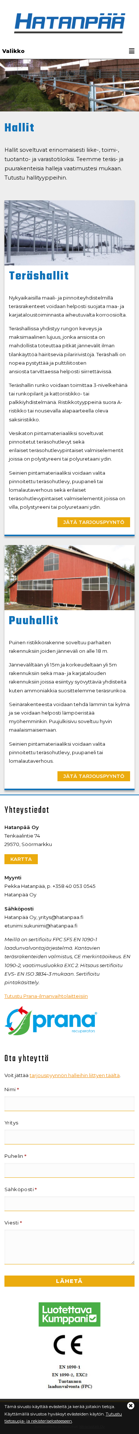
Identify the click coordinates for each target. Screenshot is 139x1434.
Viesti (13, 1223)
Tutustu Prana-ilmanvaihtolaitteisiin (46, 996)
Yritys (11, 1123)
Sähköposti (20, 1189)
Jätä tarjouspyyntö (93, 522)
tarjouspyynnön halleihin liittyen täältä (75, 1075)
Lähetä (69, 1281)
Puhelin (15, 1156)
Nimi (11, 1089)
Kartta (21, 859)
